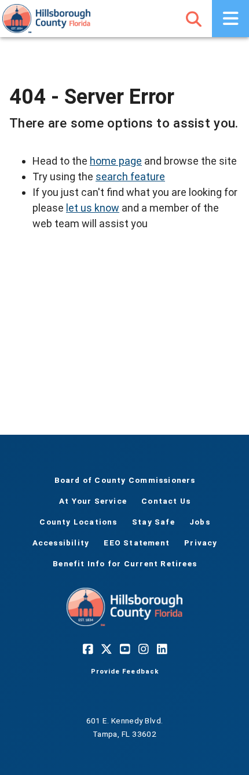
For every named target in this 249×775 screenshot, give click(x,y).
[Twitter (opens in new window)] (106, 649)
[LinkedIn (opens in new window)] (161, 649)
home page (116, 161)
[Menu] (230, 18)
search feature (130, 176)
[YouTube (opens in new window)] (124, 649)
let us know (92, 208)
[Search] (193, 18)
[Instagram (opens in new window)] (143, 649)
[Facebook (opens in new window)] (87, 649)
